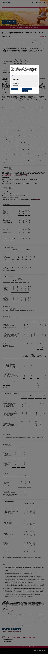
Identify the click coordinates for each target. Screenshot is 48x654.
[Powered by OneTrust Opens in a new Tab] (34, 93)
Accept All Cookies (24, 91)
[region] (24, 79)
